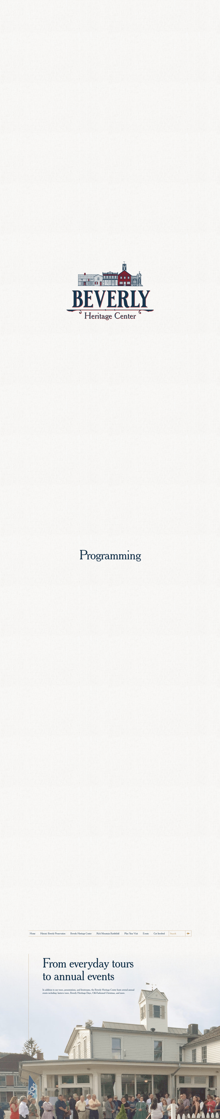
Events (146, 933)
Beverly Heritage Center (80, 933)
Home (32, 933)
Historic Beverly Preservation (52, 933)
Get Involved (159, 933)
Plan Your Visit (131, 933)
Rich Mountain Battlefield (108, 933)
